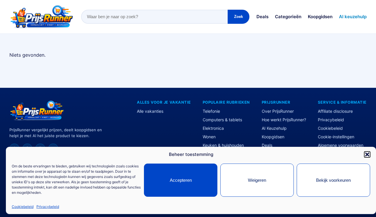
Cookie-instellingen (336, 136)
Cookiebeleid (22, 206)
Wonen (209, 136)
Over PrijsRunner (278, 111)
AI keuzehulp (353, 16)
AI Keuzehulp (274, 128)
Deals (262, 16)
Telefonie (211, 111)
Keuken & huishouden (223, 145)
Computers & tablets (222, 119)
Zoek (238, 16)
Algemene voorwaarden (340, 145)
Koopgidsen (320, 16)
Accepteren (181, 180)
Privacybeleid (47, 206)
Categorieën (288, 16)
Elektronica (213, 128)
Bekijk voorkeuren (333, 180)
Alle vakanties (150, 111)
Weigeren (257, 180)
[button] (367, 154)
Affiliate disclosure (335, 111)
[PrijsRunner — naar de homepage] (41, 16)
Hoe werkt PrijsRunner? (284, 119)
